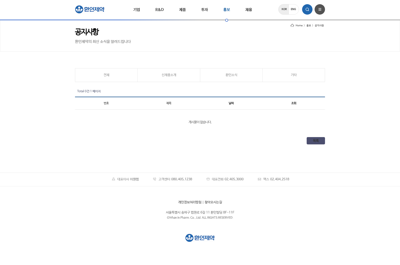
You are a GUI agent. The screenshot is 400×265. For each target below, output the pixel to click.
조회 (293, 103)
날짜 (231, 103)
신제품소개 (169, 75)
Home (299, 25)
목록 (316, 141)
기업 (136, 10)
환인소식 (231, 75)
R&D (159, 10)
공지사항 (319, 25)
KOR (284, 9)
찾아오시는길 (213, 202)
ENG (293, 9)
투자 (204, 10)
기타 (294, 75)
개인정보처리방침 (189, 202)
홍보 (226, 10)
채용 (248, 10)
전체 (106, 75)
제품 (182, 10)
